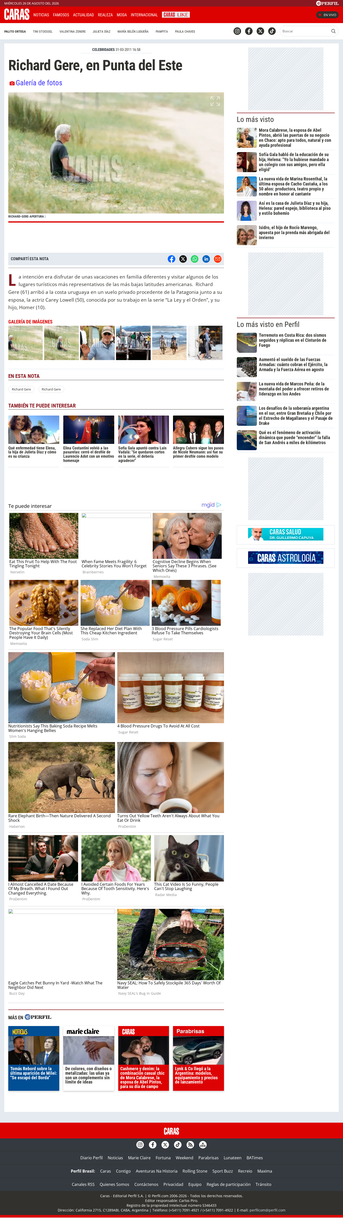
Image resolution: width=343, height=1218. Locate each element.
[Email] (217, 259)
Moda (122, 15)
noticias (33, 1032)
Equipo (195, 1184)
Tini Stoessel (42, 31)
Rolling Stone (195, 1171)
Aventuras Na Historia (157, 1171)
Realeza (105, 15)
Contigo (123, 1171)
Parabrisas (208, 1158)
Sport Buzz (222, 1171)
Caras (105, 1171)
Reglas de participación (229, 1184)
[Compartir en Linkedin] (206, 259)
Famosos (61, 15)
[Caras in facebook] (249, 31)
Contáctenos (146, 1184)
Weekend (184, 1158)
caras (143, 1032)
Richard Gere (21, 389)
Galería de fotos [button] (39, 83)
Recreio (245, 1171)
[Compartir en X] (183, 259)
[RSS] (190, 1144)
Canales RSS (83, 1184)
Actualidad (83, 15)
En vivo (330, 15)
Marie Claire (139, 1158)
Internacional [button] (144, 15)
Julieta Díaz (101, 31)
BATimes (255, 1158)
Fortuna (163, 1158)
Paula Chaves (185, 31)
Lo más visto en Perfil (268, 324)
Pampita (162, 31)
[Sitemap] (203, 1144)
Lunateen (233, 1158)
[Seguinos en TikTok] (272, 31)
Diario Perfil (91, 1158)
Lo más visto (255, 119)
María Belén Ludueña (133, 31)
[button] (116, 157)
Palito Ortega (15, 31)
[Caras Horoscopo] (285, 562)
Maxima (264, 1171)
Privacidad (173, 1184)
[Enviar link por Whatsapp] (194, 259)
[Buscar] (333, 31)
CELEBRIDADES (103, 49)
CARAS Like (176, 14)
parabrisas (198, 1032)
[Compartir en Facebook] (171, 259)
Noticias (41, 15)
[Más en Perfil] (38, 1017)
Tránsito (263, 1184)
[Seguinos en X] (260, 31)
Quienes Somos (114, 1184)
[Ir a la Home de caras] (16, 18)
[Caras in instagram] (237, 31)
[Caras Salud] (285, 539)
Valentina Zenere (73, 31)
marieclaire (88, 1032)
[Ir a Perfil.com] (327, 4)
